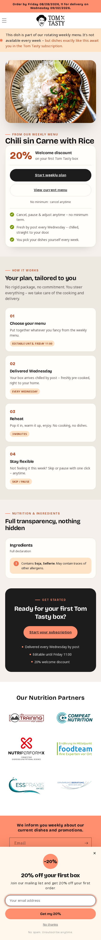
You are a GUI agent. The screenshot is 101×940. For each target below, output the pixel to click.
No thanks (50, 925)
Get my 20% (50, 914)
